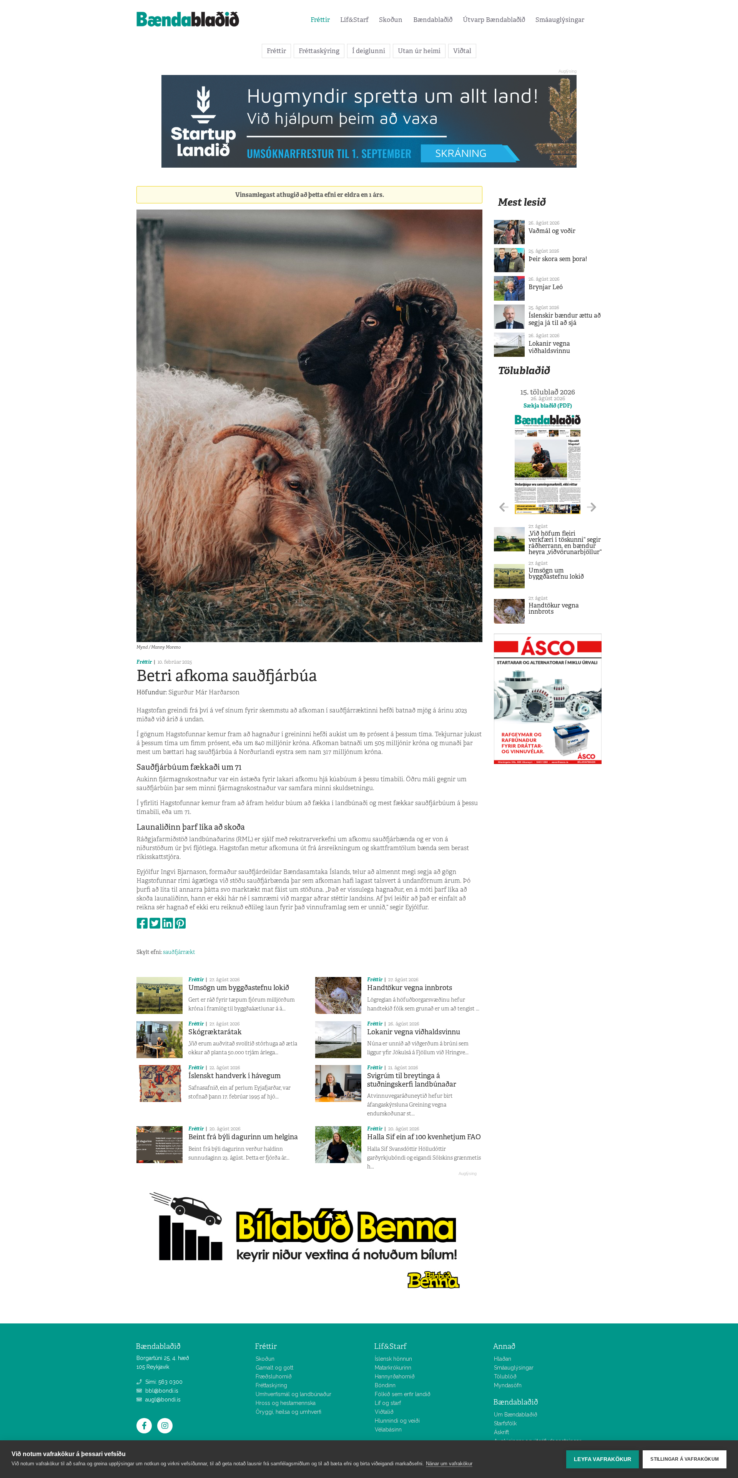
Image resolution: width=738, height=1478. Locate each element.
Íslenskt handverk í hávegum (234, 1075)
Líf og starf (388, 1403)
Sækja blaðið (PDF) (548, 405)
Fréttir (320, 19)
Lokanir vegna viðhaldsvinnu (413, 1032)
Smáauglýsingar (559, 19)
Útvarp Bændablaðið (494, 19)
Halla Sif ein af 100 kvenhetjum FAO (424, 1137)
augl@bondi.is (162, 1399)
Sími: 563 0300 (163, 1382)
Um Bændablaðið (515, 1414)
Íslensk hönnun (393, 1359)
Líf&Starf (354, 19)
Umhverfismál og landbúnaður (293, 1394)
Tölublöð (505, 1376)
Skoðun (390, 19)
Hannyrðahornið (395, 1376)
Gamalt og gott (274, 1368)
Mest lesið (522, 202)
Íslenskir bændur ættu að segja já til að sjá (565, 319)
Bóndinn (385, 1385)
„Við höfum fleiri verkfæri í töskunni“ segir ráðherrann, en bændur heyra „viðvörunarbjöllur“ (565, 542)
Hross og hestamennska (286, 1403)
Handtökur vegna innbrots (409, 987)
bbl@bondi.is (161, 1391)
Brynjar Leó (546, 287)
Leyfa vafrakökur (602, 1459)
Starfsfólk (505, 1423)
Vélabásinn (388, 1429)
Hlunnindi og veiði (397, 1421)
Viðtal (462, 51)
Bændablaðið (432, 19)
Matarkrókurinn (393, 1368)
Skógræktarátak (215, 1032)
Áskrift (501, 1432)
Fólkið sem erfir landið (402, 1394)
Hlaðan (502, 1359)
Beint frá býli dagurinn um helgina (243, 1137)
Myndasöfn (508, 1385)
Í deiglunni (368, 51)
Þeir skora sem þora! (558, 259)
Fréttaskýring (319, 51)
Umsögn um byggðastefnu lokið (238, 987)
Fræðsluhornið (274, 1376)
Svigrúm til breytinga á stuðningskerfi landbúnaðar (411, 1080)
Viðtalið (384, 1412)
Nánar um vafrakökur (449, 1463)
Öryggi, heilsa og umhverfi (288, 1412)
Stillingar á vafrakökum (684, 1459)
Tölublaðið (524, 370)
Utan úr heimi (419, 51)
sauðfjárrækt (179, 952)
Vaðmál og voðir (552, 231)
